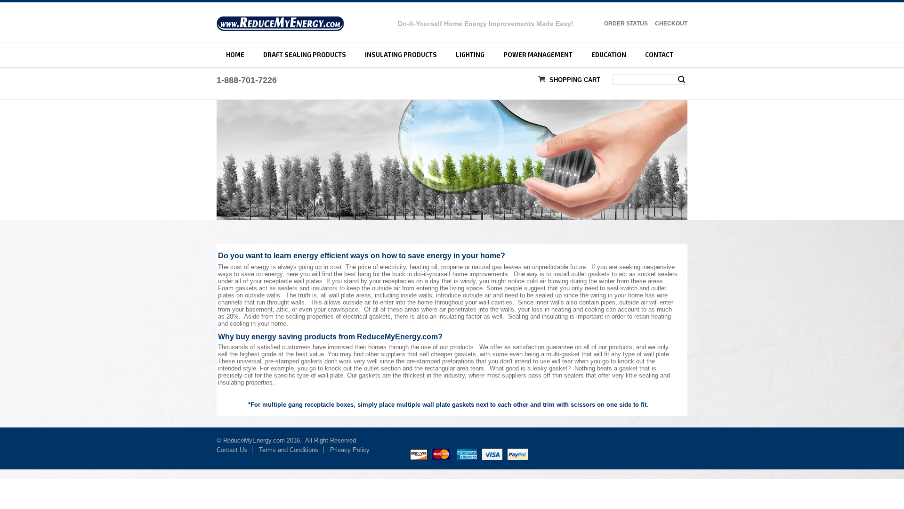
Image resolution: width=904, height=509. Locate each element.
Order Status (626, 23)
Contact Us (232, 449)
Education (608, 54)
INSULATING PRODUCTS (401, 54)
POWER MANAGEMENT (538, 54)
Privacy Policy (350, 449)
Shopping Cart (574, 79)
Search (681, 79)
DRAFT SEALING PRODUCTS (304, 54)
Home (235, 54)
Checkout (671, 23)
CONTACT (659, 54)
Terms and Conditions (288, 449)
